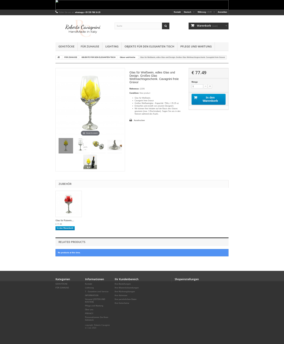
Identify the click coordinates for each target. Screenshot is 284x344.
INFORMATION (91, 295)
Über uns (89, 310)
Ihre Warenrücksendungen (127, 288)
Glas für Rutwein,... (64, 220)
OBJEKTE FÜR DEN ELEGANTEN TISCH (149, 46)
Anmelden (222, 12)
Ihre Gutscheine (122, 303)
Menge (195, 82)
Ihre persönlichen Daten (126, 299)
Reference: (134, 89)
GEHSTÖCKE (66, 46)
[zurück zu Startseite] (58, 57)
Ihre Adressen (121, 295)
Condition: (134, 93)
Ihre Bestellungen (123, 284)
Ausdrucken (139, 120)
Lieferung (89, 288)
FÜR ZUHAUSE (90, 46)
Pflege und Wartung (196, 46)
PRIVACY (89, 313)
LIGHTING (111, 46)
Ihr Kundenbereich (126, 279)
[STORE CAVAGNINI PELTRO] (82, 28)
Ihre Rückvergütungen (125, 292)
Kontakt (177, 12)
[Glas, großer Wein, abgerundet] (66, 145)
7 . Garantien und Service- (97, 292)
